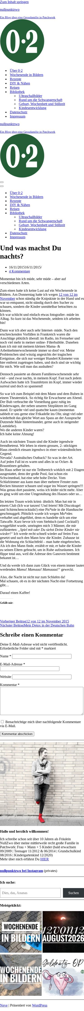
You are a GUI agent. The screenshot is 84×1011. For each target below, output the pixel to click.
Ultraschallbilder (30, 96)
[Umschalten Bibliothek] (78, 213)
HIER (44, 859)
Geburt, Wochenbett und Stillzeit (42, 104)
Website (5, 677)
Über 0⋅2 (16, 70)
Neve (4, 1005)
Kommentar (9, 685)
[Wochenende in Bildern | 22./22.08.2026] (21, 932)
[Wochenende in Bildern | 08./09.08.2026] (21, 975)
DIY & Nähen (20, 83)
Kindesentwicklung (32, 108)
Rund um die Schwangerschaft (40, 100)
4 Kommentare (19, 271)
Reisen (14, 87)
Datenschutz (18, 112)
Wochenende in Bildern (26, 75)
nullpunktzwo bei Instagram (21, 871)
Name (5, 656)
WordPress (39, 1005)
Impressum (17, 116)
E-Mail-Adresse (12, 664)
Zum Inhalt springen (14, 2)
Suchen (73, 893)
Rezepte (15, 79)
